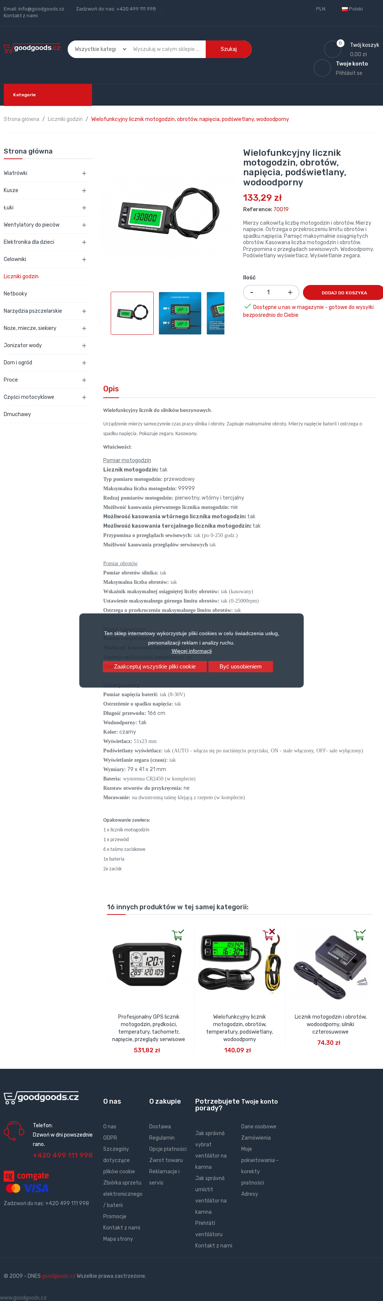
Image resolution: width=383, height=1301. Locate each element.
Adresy (249, 1194)
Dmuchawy (17, 414)
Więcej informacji (192, 651)
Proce (11, 380)
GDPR (110, 1138)
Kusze (11, 190)
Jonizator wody (23, 345)
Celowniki (15, 259)
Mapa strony (118, 1239)
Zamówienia (256, 1138)
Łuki (8, 207)
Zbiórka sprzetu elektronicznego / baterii (123, 1194)
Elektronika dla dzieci (29, 242)
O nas (109, 1126)
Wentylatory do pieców (31, 225)
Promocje (114, 1216)
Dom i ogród (18, 363)
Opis (111, 388)
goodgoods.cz (59, 1276)
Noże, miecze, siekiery (30, 328)
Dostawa (160, 1126)
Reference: (257, 209)
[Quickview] (113, 928)
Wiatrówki (15, 173)
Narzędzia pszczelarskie (33, 311)
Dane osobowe (258, 1126)
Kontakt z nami (21, 15)
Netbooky (15, 294)
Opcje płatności (168, 1149)
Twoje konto (259, 1101)
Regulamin (162, 1138)
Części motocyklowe (29, 397)
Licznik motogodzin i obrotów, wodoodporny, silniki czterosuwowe (331, 1024)
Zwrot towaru (166, 1160)
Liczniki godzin (21, 276)
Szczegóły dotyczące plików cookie (119, 1160)
